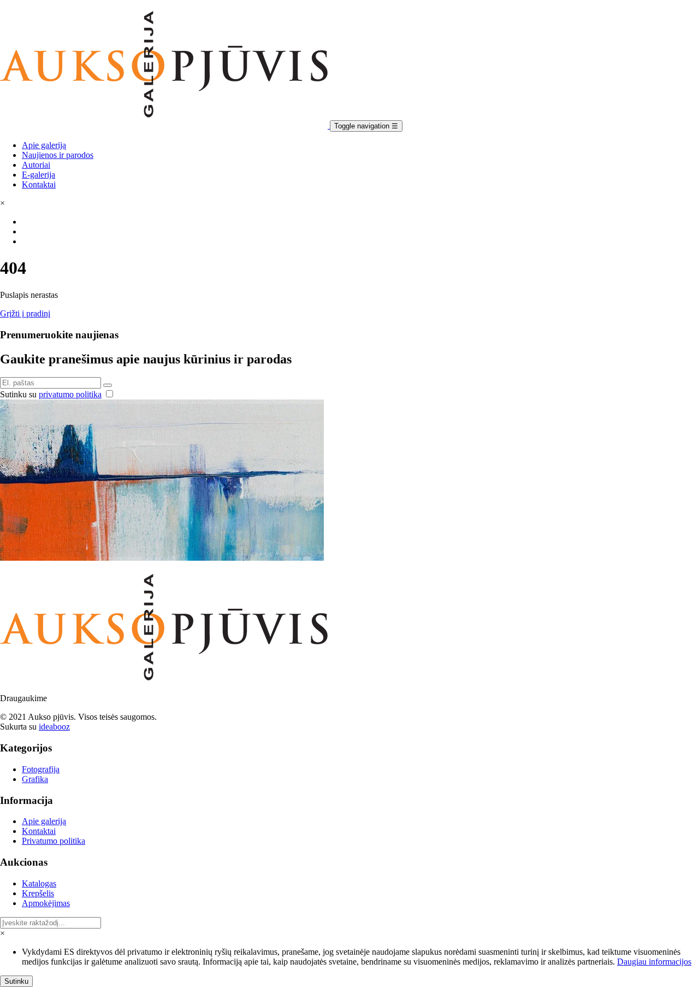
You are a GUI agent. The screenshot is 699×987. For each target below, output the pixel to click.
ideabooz (54, 726)
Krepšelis (38, 893)
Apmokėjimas (46, 903)
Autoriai (36, 164)
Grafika (35, 779)
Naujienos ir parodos (57, 155)
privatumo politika (70, 394)
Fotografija (41, 769)
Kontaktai (39, 184)
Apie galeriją (44, 145)
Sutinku (16, 981)
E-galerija (38, 174)
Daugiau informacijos (654, 961)
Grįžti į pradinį (25, 313)
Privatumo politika (53, 840)
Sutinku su (51, 394)
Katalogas (39, 883)
